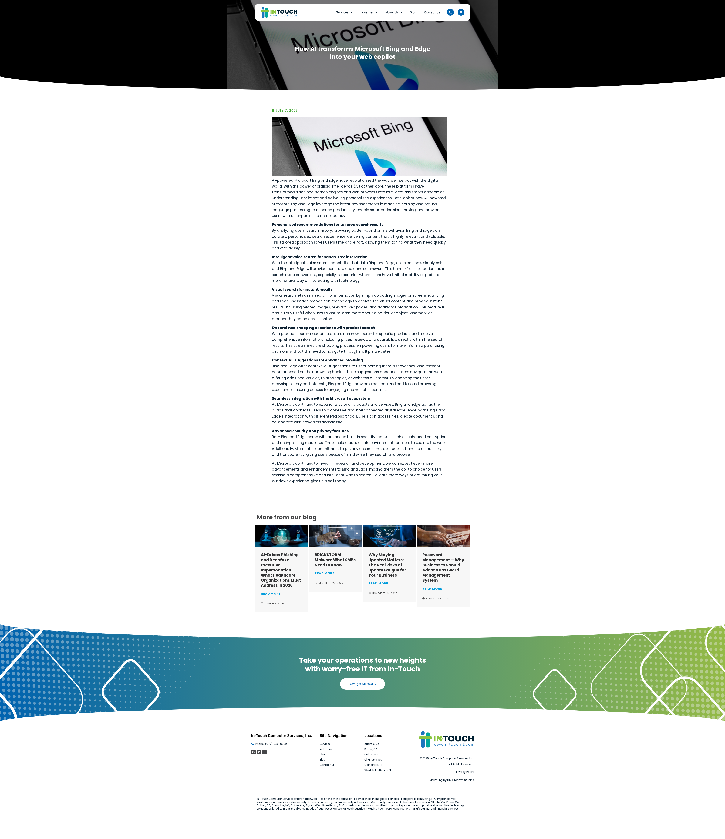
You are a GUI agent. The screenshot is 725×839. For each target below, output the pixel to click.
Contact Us (432, 12)
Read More (271, 593)
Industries (367, 12)
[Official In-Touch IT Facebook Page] (253, 752)
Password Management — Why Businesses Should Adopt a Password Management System (443, 567)
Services (342, 12)
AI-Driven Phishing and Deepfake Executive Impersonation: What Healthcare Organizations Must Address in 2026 (281, 570)
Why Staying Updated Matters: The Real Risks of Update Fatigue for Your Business (387, 565)
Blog (413, 12)
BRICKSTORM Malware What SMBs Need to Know (335, 560)
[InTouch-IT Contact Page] (461, 12)
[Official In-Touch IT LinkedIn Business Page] (259, 752)
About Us (392, 12)
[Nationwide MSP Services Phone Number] (450, 12)
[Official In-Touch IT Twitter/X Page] (264, 752)
